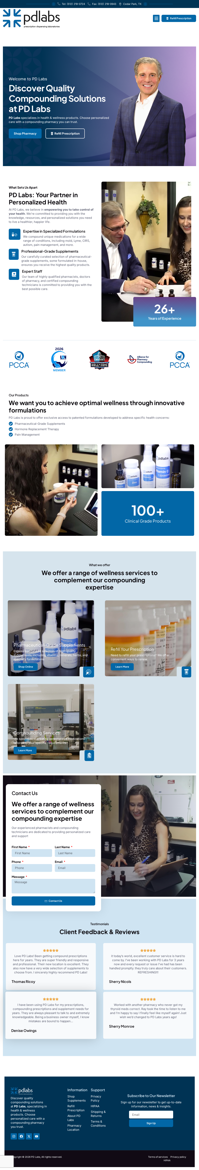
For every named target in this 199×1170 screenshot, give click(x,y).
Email (59, 861)
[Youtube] (36, 1136)
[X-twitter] (29, 1136)
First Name (20, 847)
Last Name (62, 847)
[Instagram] (14, 1136)
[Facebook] (21, 1136)
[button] (156, 18)
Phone (16, 861)
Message (18, 876)
